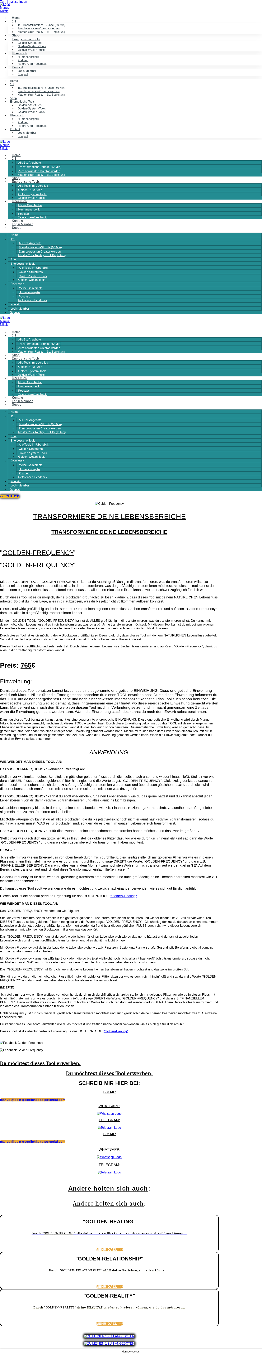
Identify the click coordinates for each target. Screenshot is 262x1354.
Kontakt (15, 129)
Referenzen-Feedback (32, 63)
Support (23, 74)
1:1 (14, 21)
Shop (16, 35)
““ (123, 896)
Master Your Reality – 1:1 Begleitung (41, 31)
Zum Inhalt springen (13, 1)
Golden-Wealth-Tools (31, 49)
